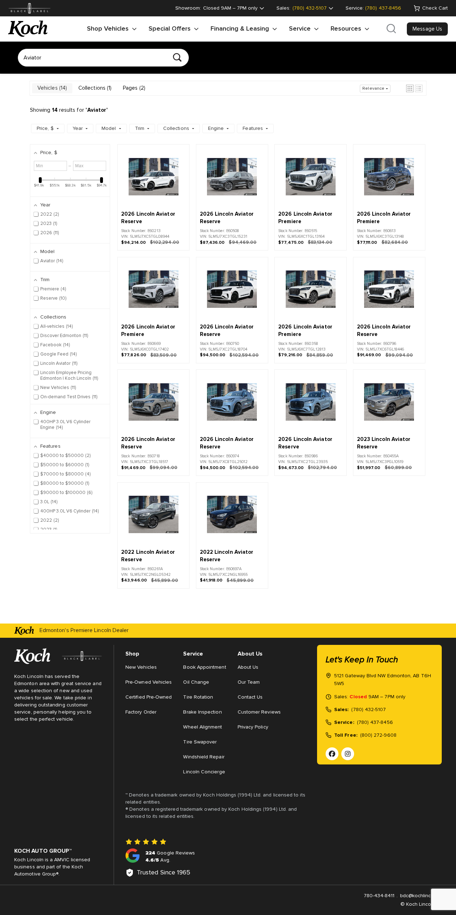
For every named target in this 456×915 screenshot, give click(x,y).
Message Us (427, 29)
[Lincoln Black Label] (29, 8)
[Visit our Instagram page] (347, 753)
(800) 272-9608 (378, 735)
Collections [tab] (94, 88)
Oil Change (196, 682)
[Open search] (391, 29)
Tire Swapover (200, 742)
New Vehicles (141, 667)
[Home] (27, 29)
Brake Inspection (202, 712)
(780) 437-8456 (383, 8)
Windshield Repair (203, 756)
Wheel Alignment (202, 727)
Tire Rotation (198, 697)
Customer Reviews (259, 712)
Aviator (97, 110)
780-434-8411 (379, 895)
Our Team (249, 682)
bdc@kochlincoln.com (424, 895)
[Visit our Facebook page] (332, 753)
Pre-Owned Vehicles (148, 682)
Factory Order (140, 712)
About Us (248, 667)
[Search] (177, 57)
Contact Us (250, 697)
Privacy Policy (253, 727)
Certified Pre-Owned (148, 697)
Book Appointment (204, 667)
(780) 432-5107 (368, 709)
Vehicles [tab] (51, 88)
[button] (410, 88)
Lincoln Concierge (204, 771)
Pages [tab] (133, 88)
